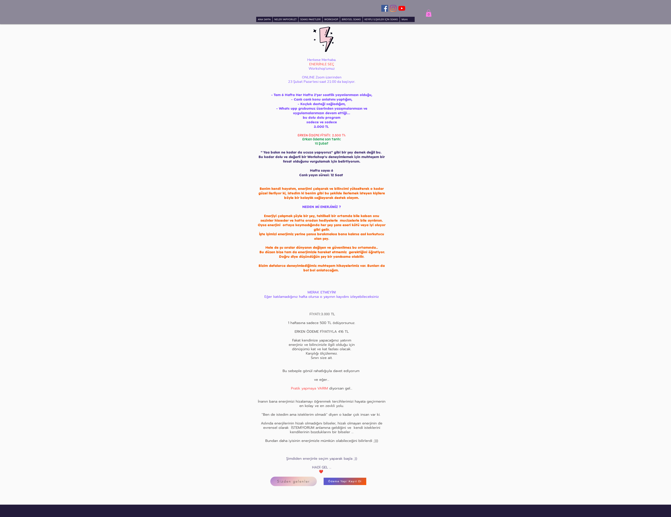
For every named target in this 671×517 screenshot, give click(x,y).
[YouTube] (401, 8)
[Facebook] (384, 8)
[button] (429, 13)
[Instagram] (393, 8)
